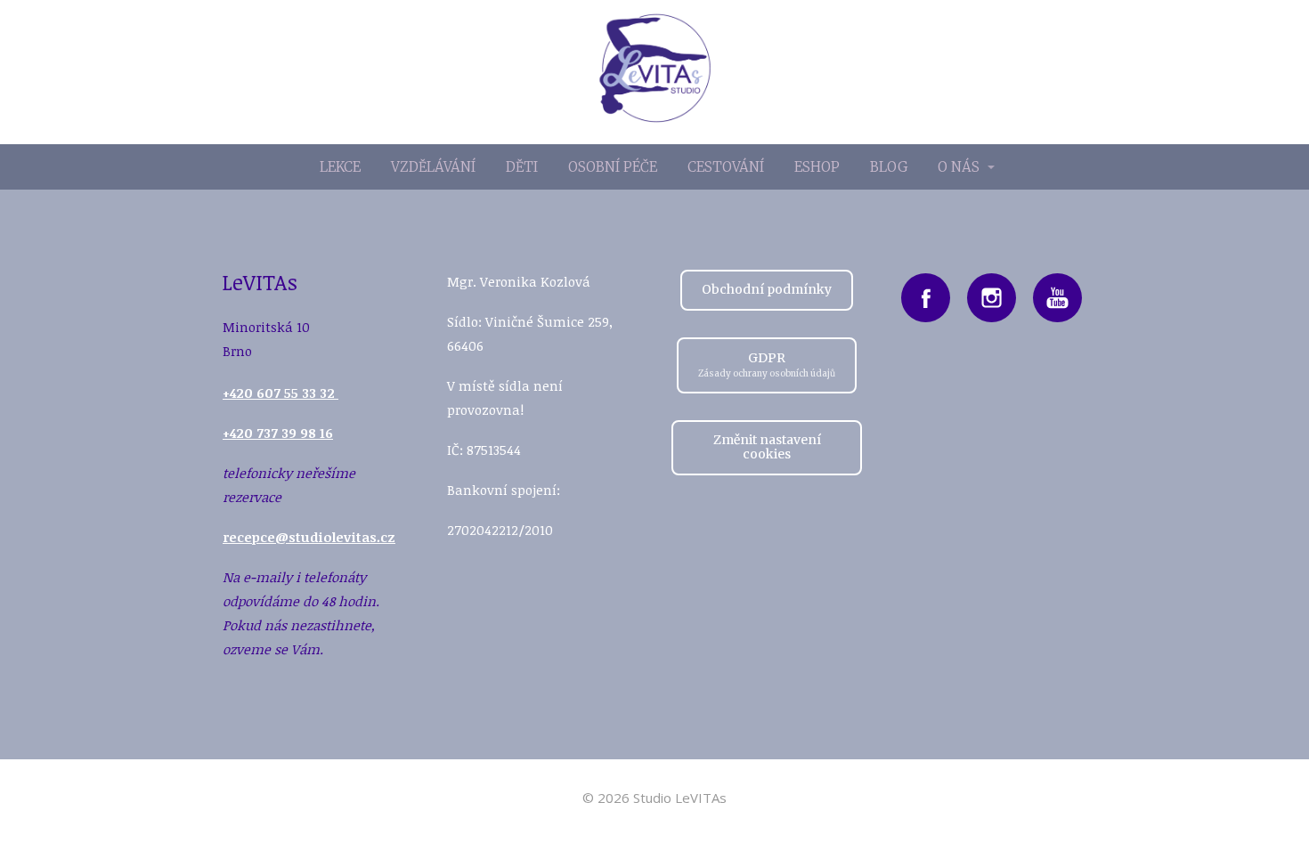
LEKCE (340, 166)
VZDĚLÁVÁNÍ (433, 166)
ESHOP (817, 166)
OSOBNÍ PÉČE (612, 166)
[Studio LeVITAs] (655, 72)
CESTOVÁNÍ (725, 166)
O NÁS (959, 166)
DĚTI (522, 166)
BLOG (888, 166)
